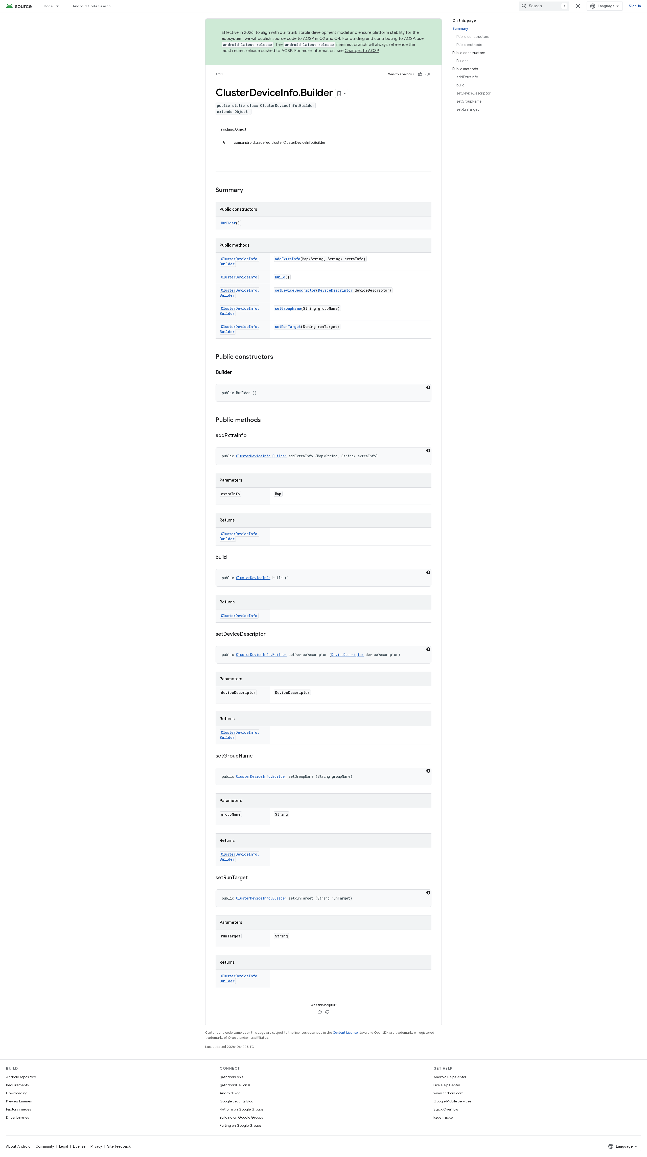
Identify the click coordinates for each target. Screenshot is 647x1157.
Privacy (96, 1146)
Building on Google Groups (241, 1117)
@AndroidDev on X (235, 1085)
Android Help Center (449, 1077)
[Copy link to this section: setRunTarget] (253, 878)
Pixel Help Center (446, 1085)
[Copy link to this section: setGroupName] (258, 756)
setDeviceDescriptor (295, 290)
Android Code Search (92, 6)
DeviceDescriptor (335, 290)
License (79, 1146)
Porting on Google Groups (240, 1125)
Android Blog (230, 1093)
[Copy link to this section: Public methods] (266, 420)
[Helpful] (420, 74)
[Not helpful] (427, 74)
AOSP (220, 74)
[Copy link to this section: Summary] (248, 190)
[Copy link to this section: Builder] (237, 373)
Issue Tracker (443, 1117)
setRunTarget (288, 326)
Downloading (17, 1093)
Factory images (18, 1109)
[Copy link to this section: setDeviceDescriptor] (271, 634)
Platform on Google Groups (241, 1109)
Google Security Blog (236, 1101)
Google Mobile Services (452, 1101)
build (280, 277)
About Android (18, 1146)
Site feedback (119, 1146)
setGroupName (288, 308)
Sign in (635, 6)
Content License (345, 1032)
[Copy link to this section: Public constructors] (278, 357)
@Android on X (232, 1077)
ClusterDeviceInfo (239, 277)
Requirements (17, 1085)
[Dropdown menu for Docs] (59, 6)
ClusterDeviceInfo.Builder (261, 456)
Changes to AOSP (362, 50)
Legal (63, 1146)
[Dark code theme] (428, 387)
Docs (48, 6)
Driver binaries (17, 1117)
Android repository (21, 1077)
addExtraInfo (287, 258)
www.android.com (448, 1093)
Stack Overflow (445, 1109)
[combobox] (544, 6)
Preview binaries (19, 1101)
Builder (228, 223)
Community (45, 1146)
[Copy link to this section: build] (232, 558)
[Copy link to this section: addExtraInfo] (252, 436)
